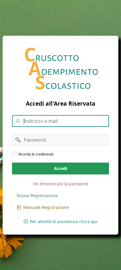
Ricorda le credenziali (36, 154)
